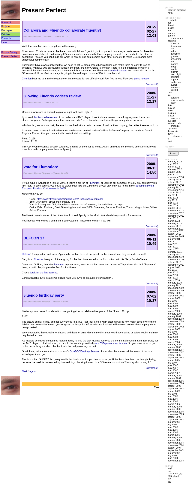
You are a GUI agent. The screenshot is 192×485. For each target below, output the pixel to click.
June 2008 (173, 334)
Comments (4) (152, 226)
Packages (6, 30)
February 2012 (175, 223)
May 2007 (173, 368)
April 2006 (173, 401)
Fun (169, 30)
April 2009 (173, 308)
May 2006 (173, 399)
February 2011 (175, 252)
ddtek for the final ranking (43, 272)
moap (173, 66)
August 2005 (174, 422)
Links (170, 105)
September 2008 (176, 326)
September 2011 (176, 236)
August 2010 (174, 267)
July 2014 (172, 195)
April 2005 (173, 432)
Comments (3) (152, 155)
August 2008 (174, 329)
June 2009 (173, 303)
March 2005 (174, 435)
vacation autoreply (177, 10)
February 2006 (175, 406)
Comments (175, 473)
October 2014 (174, 192)
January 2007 (174, 378)
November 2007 (176, 352)
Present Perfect (9, 56)
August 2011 (174, 239)
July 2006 (172, 393)
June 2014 (173, 197)
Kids (170, 92)
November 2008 (176, 321)
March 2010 (174, 280)
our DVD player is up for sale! (111, 343)
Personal (6, 22)
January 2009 (174, 316)
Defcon (26, 254)
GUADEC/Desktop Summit (84, 351)
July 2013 (172, 200)
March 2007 (174, 373)
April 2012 (173, 218)
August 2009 (174, 298)
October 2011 (174, 234)
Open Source (177, 38)
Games (171, 33)
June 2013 (173, 203)
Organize (175, 126)
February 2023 (175, 161)
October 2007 (174, 355)
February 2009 (175, 313)
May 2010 (173, 275)
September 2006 (176, 388)
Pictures (172, 113)
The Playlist (173, 131)
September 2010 (176, 265)
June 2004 (173, 458)
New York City (177, 100)
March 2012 (174, 221)
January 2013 (174, 208)
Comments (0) (152, 84)
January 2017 (174, 179)
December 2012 (176, 210)
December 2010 (176, 257)
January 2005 (174, 440)
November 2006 (176, 383)
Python (174, 85)
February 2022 (175, 169)
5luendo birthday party (43, 295)
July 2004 (172, 455)
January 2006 (174, 409)
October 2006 (174, 386)
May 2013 (173, 205)
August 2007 (174, 360)
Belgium (175, 97)
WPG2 (170, 12)
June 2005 (173, 427)
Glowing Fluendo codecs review (52, 96)
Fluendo (37, 37)
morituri (174, 69)
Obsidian (175, 77)
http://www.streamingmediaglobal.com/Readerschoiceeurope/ (70, 199)
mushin (174, 72)
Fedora (174, 51)
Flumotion (46, 173)
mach (173, 61)
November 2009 (176, 290)
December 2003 (176, 460)
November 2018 (176, 177)
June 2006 (173, 396)
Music (171, 110)
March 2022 (174, 166)
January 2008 (174, 347)
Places (171, 115)
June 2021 (173, 174)
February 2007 (175, 375)
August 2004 (174, 453)
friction (171, 28)
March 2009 (174, 311)
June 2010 (173, 272)
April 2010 (173, 277)
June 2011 (173, 241)
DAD (170, 22)
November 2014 (176, 190)
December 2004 (176, 442)
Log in (170, 468)
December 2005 (176, 411)
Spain (173, 102)
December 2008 (176, 319)
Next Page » (28, 371)
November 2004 (176, 445)
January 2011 (174, 254)
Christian (27, 78)
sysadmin (46, 244)
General (172, 35)
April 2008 (173, 339)
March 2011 (174, 249)
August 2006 (174, 391)
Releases (46, 302)
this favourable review (45, 117)
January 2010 (174, 285)
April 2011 (173, 246)
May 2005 (173, 430)
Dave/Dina (176, 46)
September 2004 (176, 450)
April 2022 (173, 164)
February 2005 (175, 437)
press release (141, 78)
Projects (5, 26)
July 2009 (172, 301)
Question (172, 121)
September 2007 (176, 357)
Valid (173, 476)
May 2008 (173, 337)
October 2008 (174, 324)
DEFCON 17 (33, 238)
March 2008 (174, 342)
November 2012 (176, 213)
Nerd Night (176, 74)
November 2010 (176, 259)
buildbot (175, 43)
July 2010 (172, 270)
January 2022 (174, 172)
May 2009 (173, 306)
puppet (174, 79)
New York (175, 118)
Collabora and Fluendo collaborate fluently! (62, 30)
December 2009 (176, 288)
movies (171, 108)
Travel (170, 134)
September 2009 (176, 295)
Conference (176, 136)
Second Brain (174, 123)
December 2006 (176, 381)
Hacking (172, 41)
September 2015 (176, 185)
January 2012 (174, 226)
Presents (6, 38)
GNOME (174, 56)
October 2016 (174, 182)
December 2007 (176, 350)
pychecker (176, 82)
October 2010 (174, 262)
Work (170, 141)
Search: (170, 146)
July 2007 (172, 362)
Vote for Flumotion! (40, 167)
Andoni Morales (118, 70)
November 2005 (176, 414)
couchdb (172, 20)
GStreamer (46, 37)
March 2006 (174, 404)
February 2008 (175, 344)
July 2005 (172, 424)
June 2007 (173, 365)
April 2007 (173, 370)
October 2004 (174, 447)
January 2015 (174, 187)
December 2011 (176, 228)
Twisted (174, 90)
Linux (4, 42)
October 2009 (174, 293)
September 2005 (176, 419)
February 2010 (175, 282)
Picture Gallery (9, 52)
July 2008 (172, 331)
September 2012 (176, 216)
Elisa (173, 48)
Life (169, 95)
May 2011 (173, 244)
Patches (5, 34)
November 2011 (176, 231)
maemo (174, 64)
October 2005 (174, 417)
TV (168, 139)
